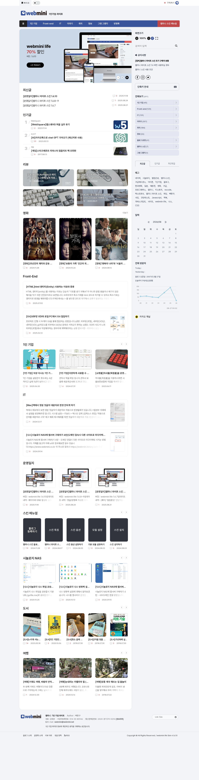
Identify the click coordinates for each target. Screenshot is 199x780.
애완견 (152, 186)
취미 (80, 23)
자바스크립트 (140, 201)
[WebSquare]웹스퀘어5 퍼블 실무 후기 (50, 124)
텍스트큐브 (139, 194)
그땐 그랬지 (103, 23)
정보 (90, 23)
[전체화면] (156, 38)
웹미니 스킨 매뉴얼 (168, 23)
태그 (137, 173)
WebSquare (35, 121)
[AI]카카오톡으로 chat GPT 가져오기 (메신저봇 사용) (56, 137)
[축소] (148, 38)
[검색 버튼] (176, 46)
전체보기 (141, 96)
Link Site (158, 717)
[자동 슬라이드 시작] (127, 77)
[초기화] (152, 38)
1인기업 (158, 182)
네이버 (137, 178)
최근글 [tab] (142, 163)
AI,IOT (33, 134)
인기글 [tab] (157, 163)
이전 (122, 344)
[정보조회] (120, 719)
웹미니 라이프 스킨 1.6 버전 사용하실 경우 (152, 61)
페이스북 (137, 77)
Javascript (156, 197)
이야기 (70, 23)
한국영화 (138, 186)
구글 (165, 186)
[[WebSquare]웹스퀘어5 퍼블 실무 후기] (120, 124)
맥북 (165, 197)
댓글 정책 (58, 735)
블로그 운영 (143, 140)
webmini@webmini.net (64, 722)
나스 (170, 201)
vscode (167, 190)
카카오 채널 (145, 316)
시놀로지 (146, 178)
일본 (146, 186)
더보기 (125, 213)
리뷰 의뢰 (48, 735)
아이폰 (150, 182)
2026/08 (157, 222)
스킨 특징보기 (35, 65)
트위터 (148, 77)
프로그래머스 (140, 190)
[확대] (136, 38)
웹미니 (150, 190)
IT (60, 23)
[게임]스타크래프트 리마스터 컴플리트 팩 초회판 (53, 150)
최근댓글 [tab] (171, 163)
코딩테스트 (145, 197)
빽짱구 (171, 194)
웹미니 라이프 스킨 (153, 194)
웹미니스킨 (165, 178)
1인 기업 (33, 23)
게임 (32, 147)
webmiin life (160, 201)
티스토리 (158, 190)
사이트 (150, 201)
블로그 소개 (27, 735)
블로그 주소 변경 (142, 69)
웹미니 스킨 (142, 146)
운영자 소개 (38, 735)
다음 (126, 344)
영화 (159, 186)
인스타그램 (143, 77)
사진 (137, 197)
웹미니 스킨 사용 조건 (144, 65)
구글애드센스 (140, 182)
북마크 (26, 3)
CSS (137, 205)
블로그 (166, 182)
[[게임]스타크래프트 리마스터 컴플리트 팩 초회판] (120, 151)
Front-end (48, 23)
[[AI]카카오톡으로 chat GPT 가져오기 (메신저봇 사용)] (120, 137)
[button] (157, 87)
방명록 (116, 23)
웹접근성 (155, 178)
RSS (68, 735)
